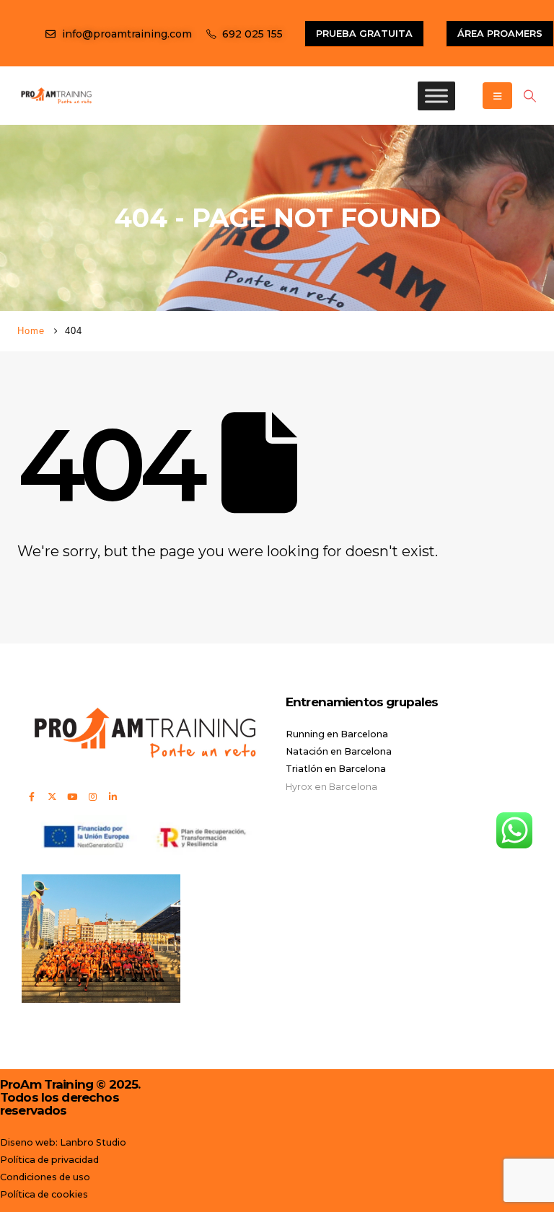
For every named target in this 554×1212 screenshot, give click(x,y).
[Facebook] (32, 796)
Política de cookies (44, 1194)
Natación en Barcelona (339, 751)
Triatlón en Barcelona (336, 768)
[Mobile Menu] (497, 95)
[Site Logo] (56, 95)
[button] (529, 96)
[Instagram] (92, 796)
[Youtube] (72, 796)
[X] (52, 796)
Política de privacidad (49, 1159)
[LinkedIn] (112, 796)
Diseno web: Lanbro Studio (63, 1142)
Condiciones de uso (45, 1177)
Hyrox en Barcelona (331, 786)
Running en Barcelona (337, 734)
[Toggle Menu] (436, 95)
